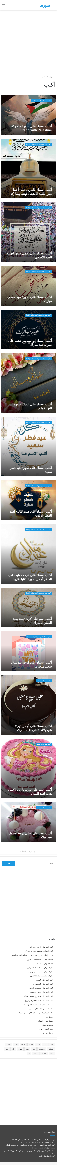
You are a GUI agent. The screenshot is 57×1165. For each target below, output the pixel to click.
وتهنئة (35, 1053)
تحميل (8, 1044)
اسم (44, 1044)
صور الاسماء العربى (45, 1029)
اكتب (38, 1044)
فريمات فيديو (48, 1033)
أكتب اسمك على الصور (46, 1156)
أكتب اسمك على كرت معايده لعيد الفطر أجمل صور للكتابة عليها (30, 577)
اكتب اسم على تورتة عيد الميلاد (41, 988)
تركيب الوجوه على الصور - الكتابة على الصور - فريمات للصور (32, 1139)
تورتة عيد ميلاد (47, 1025)
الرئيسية (50, 77)
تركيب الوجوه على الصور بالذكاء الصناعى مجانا (38, 1142)
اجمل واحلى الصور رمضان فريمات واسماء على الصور (32, 955)
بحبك (15, 1044)
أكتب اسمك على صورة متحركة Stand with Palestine (31, 128)
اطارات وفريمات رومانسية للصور (40, 959)
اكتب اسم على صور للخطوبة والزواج (39, 1000)
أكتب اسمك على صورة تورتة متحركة (39, 951)
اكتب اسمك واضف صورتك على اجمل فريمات (35, 1013)
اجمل (51, 1044)
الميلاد (23, 1044)
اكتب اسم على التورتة (44, 980)
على (13, 1049)
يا (29, 1053)
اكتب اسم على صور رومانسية (41, 992)
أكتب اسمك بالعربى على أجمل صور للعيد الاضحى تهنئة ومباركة (31, 192)
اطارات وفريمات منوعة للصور (41, 976)
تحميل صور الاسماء (45, 1021)
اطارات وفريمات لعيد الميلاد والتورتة (39, 968)
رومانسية (42, 1049)
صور (27, 1049)
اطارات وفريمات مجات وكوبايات (40, 972)
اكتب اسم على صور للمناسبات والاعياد (38, 1004)
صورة (20, 1049)
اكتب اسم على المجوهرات (43, 984)
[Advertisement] (28, 41)
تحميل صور (49, 1017)
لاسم (51, 1053)
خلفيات (51, 1049)
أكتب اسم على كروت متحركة (41, 947)
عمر (6, 1049)
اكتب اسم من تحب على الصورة (41, 1009)
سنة (33, 1049)
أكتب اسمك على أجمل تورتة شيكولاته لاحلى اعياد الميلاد (33, 728)
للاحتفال (43, 1053)
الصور (31, 1044)
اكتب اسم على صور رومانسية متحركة (38, 996)
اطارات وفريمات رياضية (44, 963)
